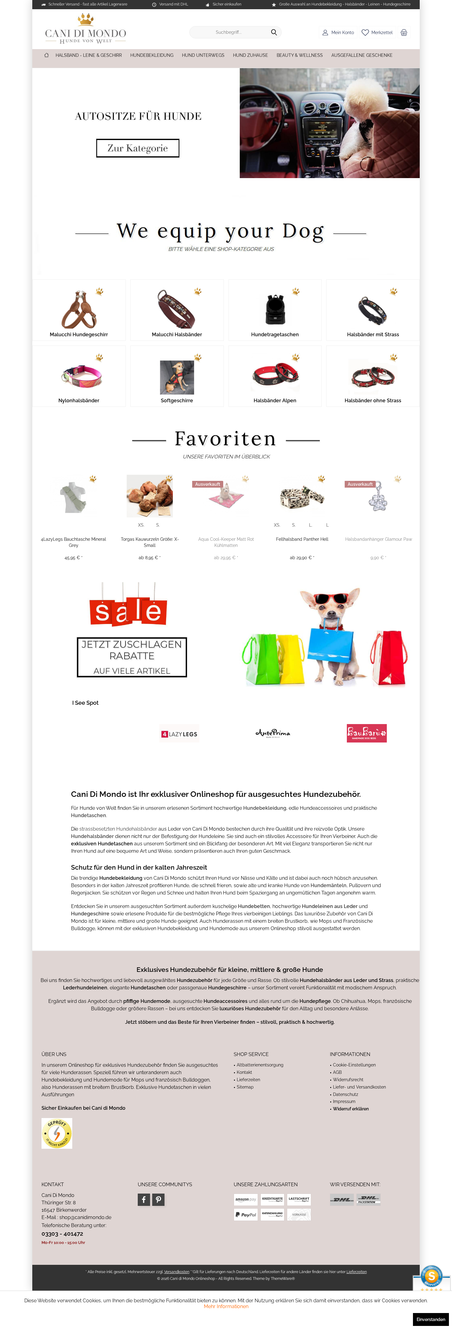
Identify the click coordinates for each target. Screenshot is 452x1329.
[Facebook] (144, 1200)
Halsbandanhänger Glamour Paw (378, 539)
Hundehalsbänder (93, 836)
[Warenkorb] (404, 32)
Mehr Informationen (226, 1306)
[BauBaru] (366, 733)
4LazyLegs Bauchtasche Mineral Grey (73, 542)
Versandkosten (176, 1272)
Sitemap (245, 1087)
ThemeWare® (283, 1278)
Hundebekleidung (264, 808)
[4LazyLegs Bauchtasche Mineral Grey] (73, 496)
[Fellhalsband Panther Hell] (302, 496)
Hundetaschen (88, 815)
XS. (141, 525)
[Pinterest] (158, 1200)
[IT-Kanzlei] (130, 1133)
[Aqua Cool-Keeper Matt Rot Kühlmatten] (226, 496)
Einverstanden (431, 1319)
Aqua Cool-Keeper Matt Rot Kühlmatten (226, 542)
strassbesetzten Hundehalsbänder (118, 829)
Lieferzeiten (248, 1079)
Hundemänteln (329, 885)
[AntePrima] (273, 733)
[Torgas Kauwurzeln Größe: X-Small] (149, 496)
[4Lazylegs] (179, 733)
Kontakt (244, 1072)
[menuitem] (404, 32)
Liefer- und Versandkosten (359, 1087)
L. (310, 525)
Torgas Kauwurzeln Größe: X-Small (150, 542)
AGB (337, 1072)
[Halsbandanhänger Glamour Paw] (378, 496)
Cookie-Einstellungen (354, 1064)
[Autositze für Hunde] (226, 123)
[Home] (46, 55)
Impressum (344, 1101)
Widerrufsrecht (348, 1079)
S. (158, 525)
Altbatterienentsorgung (260, 1064)
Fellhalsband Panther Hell (302, 539)
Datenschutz (345, 1094)
